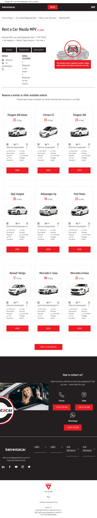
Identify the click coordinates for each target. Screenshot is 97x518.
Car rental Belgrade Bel (26, 18)
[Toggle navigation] (93, 7)
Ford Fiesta (79, 194)
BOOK (52, 7)
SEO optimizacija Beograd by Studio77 (48, 512)
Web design (48, 491)
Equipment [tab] (24, 50)
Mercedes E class (48, 273)
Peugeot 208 (79, 115)
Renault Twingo (17, 273)
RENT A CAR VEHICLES (48, 347)
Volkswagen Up (48, 194)
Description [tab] (39, 50)
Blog (48, 497)
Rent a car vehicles (47, 18)
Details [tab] (9, 50)
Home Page (7, 18)
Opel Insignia (17, 194)
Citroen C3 (48, 115)
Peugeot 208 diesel (17, 115)
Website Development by (48, 502)
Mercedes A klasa (79, 273)
